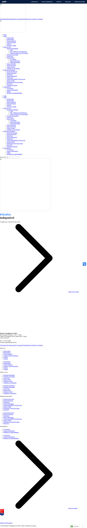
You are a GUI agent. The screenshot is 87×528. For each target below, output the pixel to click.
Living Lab (10, 56)
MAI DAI (9, 84)
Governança (10, 88)
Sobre (5, 36)
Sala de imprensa (11, 42)
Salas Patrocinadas (15, 62)
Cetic (11, 50)
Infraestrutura (10, 39)
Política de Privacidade (6, 523)
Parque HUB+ (11, 57)
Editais (8, 91)
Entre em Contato (11, 45)
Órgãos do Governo (80, 1)
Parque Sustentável (12, 76)
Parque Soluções (11, 64)
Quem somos (10, 38)
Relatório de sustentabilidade (14, 93)
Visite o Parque (11, 67)
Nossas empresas (11, 41)
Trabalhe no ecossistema (13, 68)
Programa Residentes (12, 48)
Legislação (68, 1)
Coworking (13, 59)
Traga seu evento (11, 65)
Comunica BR (34, 1)
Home (5, 34)
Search (2, 157)
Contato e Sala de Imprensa (10, 355)
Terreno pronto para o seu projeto (19, 53)
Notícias (9, 44)
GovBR (4, 2)
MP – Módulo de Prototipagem (18, 51)
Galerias (5, 358)
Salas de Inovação (15, 61)
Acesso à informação (47, 1)
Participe (58, 1)
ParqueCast (10, 77)
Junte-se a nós (7, 47)
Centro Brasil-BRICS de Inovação (16, 79)
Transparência (7, 87)
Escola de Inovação (12, 71)
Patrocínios (10, 74)
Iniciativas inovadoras (9, 70)
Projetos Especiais (11, 73)
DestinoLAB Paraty (12, 85)
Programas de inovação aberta (15, 82)
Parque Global (11, 80)
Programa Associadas (12, 54)
